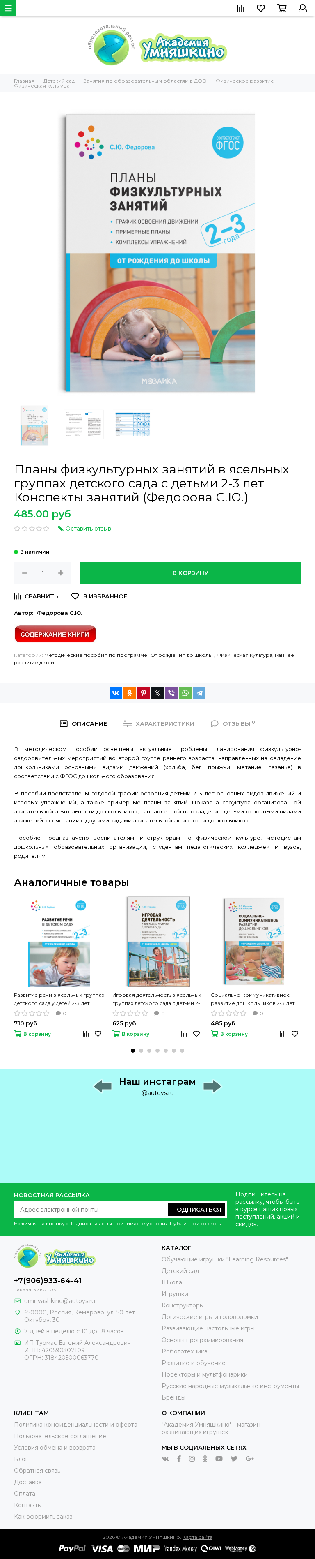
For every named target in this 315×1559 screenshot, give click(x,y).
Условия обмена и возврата (55, 1447)
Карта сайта (197, 1537)
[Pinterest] (143, 693)
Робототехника (185, 1351)
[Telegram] (199, 693)
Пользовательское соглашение (60, 1436)
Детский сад (180, 1271)
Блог (21, 1459)
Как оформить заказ (43, 1516)
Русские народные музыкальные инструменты (230, 1386)
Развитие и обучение (194, 1363)
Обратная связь (37, 1470)
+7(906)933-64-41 (48, 1280)
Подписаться (196, 1209)
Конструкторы (183, 1305)
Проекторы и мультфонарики (205, 1374)
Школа (172, 1282)
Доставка (28, 1482)
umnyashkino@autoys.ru (59, 1301)
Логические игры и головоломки (210, 1317)
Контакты (28, 1505)
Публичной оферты (196, 1223)
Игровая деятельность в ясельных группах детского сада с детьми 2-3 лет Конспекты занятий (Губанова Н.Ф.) (156, 999)
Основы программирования (202, 1340)
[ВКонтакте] (116, 693)
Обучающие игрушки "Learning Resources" (225, 1259)
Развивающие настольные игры (208, 1328)
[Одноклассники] (129, 693)
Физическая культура (244, 655)
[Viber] (171, 693)
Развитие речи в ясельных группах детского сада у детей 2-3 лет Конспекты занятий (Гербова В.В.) (59, 999)
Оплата (24, 1493)
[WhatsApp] (185, 693)
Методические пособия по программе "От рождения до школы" (129, 655)
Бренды (173, 1397)
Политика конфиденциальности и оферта (75, 1424)
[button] (133, 1051)
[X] (157, 693)
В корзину (190, 573)
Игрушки (175, 1294)
